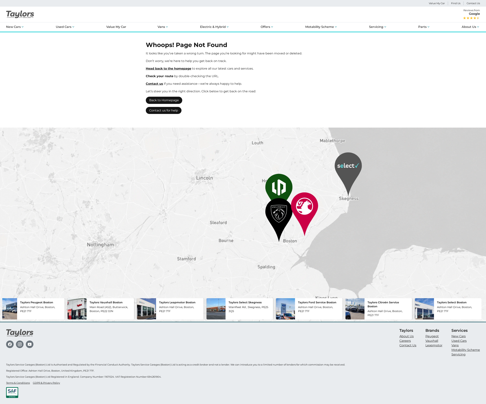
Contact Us (473, 3)
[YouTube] (29, 344)
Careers (405, 341)
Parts (422, 27)
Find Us (455, 3)
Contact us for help (163, 110)
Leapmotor (433, 345)
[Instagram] (20, 344)
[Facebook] (10, 344)
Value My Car (437, 3)
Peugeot (432, 336)
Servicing (376, 27)
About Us (469, 27)
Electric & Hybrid (213, 27)
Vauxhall (431, 341)
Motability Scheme (319, 27)
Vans (161, 27)
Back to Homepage (164, 100)
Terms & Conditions (18, 382)
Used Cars (63, 27)
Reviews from (471, 12)
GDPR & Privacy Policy (46, 382)
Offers (265, 27)
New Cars (13, 27)
